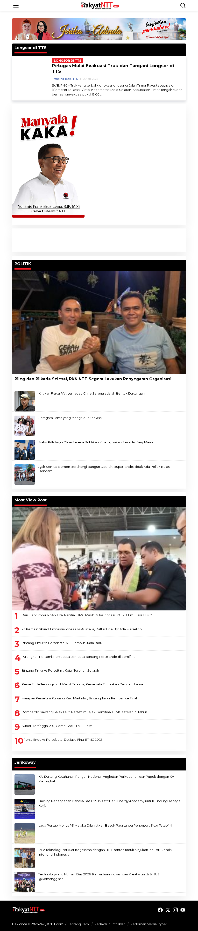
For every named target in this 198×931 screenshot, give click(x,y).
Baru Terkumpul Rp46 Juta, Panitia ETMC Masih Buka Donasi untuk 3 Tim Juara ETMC (87, 615)
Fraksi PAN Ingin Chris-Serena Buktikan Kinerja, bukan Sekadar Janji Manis (95, 442)
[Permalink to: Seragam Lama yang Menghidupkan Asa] (24, 425)
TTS (75, 79)
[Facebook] (160, 910)
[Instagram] (175, 910)
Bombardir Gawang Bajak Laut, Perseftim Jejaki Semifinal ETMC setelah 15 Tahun (84, 712)
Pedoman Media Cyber (148, 924)
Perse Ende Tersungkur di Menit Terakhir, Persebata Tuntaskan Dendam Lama (82, 684)
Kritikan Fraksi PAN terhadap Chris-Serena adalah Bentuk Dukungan (91, 393)
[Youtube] (183, 910)
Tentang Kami (79, 924)
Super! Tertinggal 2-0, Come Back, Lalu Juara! (57, 726)
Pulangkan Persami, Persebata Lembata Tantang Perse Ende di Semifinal (79, 657)
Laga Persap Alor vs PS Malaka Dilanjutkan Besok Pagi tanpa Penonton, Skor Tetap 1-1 (105, 825)
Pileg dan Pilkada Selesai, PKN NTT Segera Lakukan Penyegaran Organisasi (92, 379)
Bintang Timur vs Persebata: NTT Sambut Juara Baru (62, 643)
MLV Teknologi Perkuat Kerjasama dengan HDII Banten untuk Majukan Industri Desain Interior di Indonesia (105, 852)
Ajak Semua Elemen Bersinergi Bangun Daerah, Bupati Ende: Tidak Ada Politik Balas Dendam (104, 469)
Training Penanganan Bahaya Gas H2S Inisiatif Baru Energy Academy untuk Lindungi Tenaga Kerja (109, 803)
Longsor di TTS (67, 60)
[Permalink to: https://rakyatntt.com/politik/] (184, 262)
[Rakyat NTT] (100, 5)
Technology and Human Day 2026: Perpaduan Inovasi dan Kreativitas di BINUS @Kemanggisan (99, 876)
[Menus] (16, 5)
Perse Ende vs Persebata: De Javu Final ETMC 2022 (62, 739)
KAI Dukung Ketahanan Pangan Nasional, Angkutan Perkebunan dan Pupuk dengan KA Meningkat (106, 779)
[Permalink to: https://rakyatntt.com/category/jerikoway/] (184, 761)
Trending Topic (61, 79)
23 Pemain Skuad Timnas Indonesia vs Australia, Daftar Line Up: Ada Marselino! (82, 629)
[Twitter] (168, 910)
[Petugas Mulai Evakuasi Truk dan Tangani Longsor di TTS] (101, 94)
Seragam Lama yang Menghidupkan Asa (70, 418)
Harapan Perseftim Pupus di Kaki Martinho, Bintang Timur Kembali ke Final (79, 698)
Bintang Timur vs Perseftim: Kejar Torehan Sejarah (60, 670)
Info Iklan (119, 924)
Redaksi (100, 924)
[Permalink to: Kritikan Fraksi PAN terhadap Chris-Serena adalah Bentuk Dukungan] (24, 401)
